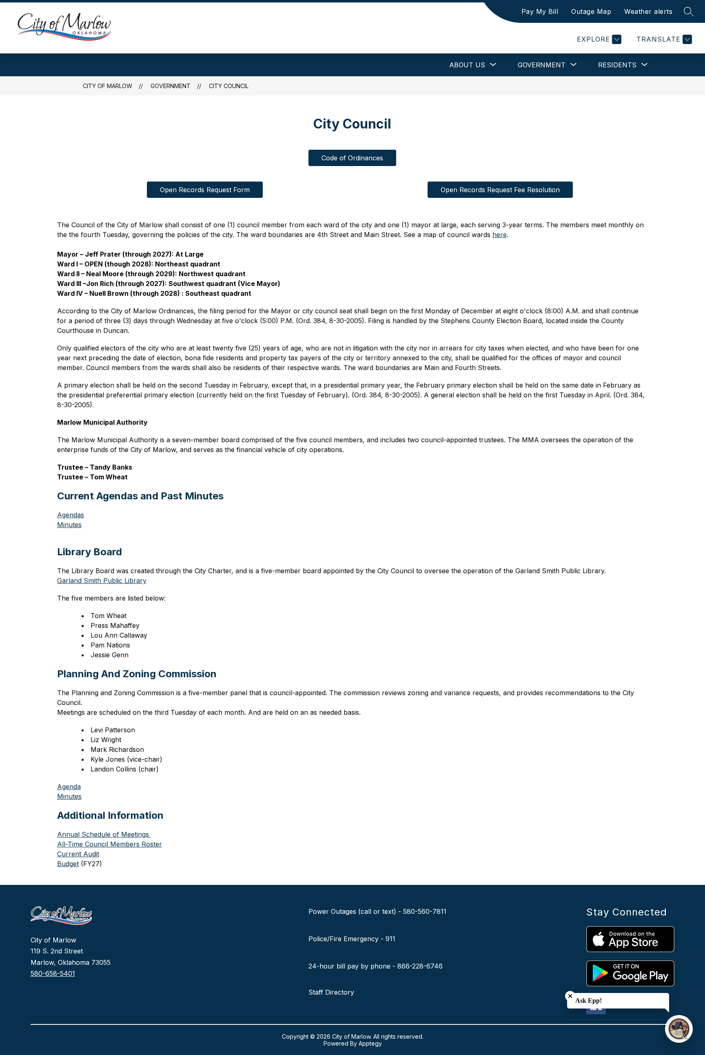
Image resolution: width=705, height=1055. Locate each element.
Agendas (70, 515)
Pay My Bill (540, 11)
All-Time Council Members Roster (109, 844)
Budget (68, 864)
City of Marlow (107, 85)
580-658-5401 (53, 973)
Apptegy (370, 1043)
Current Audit (78, 854)
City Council (228, 85)
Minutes (69, 525)
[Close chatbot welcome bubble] (570, 996)
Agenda (69, 786)
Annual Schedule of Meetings (104, 834)
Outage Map (591, 11)
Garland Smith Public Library (101, 580)
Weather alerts (648, 11)
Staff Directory (331, 992)
